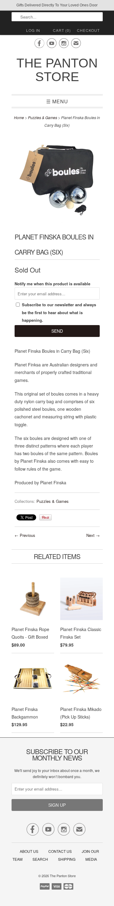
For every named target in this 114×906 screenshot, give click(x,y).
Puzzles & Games (42, 117)
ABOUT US (29, 851)
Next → (93, 535)
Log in (33, 30)
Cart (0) (62, 30)
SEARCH (40, 859)
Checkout (88, 30)
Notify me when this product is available (52, 284)
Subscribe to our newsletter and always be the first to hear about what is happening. (59, 312)
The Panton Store (57, 70)
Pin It (45, 517)
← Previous (25, 535)
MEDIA (91, 859)
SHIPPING (66, 859)
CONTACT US (60, 851)
